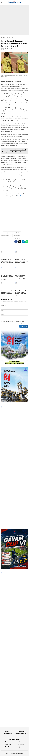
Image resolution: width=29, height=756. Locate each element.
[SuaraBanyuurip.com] (14, 2)
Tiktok (22, 746)
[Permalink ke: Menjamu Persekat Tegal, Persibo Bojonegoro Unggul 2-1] (21, 270)
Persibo (18, 233)
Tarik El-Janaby (16, 235)
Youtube (8, 746)
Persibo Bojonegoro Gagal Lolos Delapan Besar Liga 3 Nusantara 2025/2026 (7, 262)
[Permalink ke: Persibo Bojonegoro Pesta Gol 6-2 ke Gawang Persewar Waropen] (21, 255)
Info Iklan (21, 731)
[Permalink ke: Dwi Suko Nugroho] (2, 49)
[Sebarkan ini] (16, 241)
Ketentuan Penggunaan (21, 733)
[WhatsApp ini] (26, 241)
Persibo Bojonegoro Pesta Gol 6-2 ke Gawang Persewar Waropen (21, 261)
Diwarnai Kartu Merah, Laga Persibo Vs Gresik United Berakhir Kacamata (7, 277)
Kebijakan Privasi (7, 733)
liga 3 (5, 233)
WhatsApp (8, 744)
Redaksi (7, 731)
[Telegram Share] (23, 241)
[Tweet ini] (19, 241)
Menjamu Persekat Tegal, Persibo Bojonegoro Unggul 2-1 (21, 276)
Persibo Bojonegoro (6, 235)
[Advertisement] (14, 19)
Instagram (22, 744)
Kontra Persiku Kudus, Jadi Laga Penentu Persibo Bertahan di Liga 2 (21, 293)
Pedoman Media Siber (21, 736)
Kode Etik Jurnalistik (7, 736)
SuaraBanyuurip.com (22, 196)
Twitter (22, 742)
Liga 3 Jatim (11, 233)
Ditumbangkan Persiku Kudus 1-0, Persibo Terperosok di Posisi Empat (7, 293)
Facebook (8, 742)
